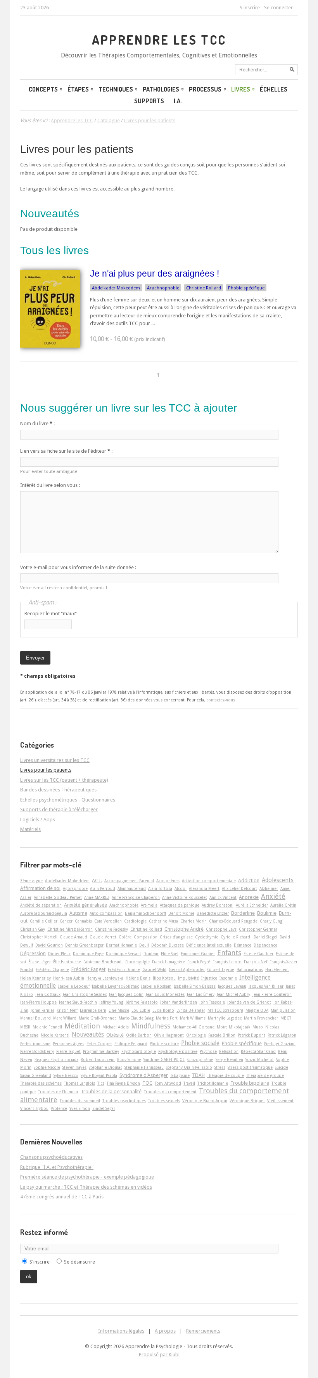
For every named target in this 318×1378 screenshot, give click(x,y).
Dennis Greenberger (84, 945)
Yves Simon (79, 1108)
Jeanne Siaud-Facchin (78, 1002)
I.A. (178, 101)
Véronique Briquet (247, 1100)
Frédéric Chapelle (52, 969)
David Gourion (49, 945)
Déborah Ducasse (167, 945)
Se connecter (278, 7)
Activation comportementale (209, 880)
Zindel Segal (103, 1108)
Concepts (43, 89)
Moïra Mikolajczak (233, 1027)
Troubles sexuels (164, 1100)
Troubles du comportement (170, 1091)
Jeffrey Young (111, 1002)
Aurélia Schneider (252, 905)
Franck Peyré (198, 961)
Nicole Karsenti (55, 1035)
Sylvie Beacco (66, 1075)
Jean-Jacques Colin (126, 994)
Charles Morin (193, 921)
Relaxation (228, 1051)
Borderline (243, 913)
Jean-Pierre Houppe (38, 1002)
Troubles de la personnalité (111, 1091)
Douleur (151, 953)
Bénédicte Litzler (213, 913)
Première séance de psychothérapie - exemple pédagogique (87, 1177)
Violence (59, 1108)
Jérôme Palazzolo (142, 1002)
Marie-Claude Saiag (136, 1018)
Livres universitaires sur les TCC (55, 760)
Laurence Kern (93, 1010)
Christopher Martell (38, 937)
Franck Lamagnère (168, 961)
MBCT (285, 1018)
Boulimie (267, 913)
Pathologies (161, 89)
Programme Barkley (101, 1051)
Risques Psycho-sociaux (56, 1059)
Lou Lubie (140, 1010)
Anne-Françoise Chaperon (136, 897)
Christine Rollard (203, 288)
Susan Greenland (35, 1075)
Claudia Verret (103, 937)
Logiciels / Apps (37, 819)
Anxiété (273, 896)
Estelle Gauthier (258, 953)
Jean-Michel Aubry (233, 994)
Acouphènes (168, 880)
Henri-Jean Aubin (68, 978)
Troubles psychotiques (124, 1100)
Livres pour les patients (76, 149)
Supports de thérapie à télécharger (59, 809)
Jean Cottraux (47, 994)
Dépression (33, 953)
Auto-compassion (106, 913)
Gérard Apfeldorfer (187, 969)
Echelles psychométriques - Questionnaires (67, 800)
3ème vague (31, 880)
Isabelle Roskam (156, 986)
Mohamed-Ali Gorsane (193, 1027)
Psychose (208, 1051)
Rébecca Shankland (258, 1051)
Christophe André (184, 929)
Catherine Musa (163, 921)
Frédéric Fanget (88, 969)
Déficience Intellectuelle (209, 945)
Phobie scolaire (164, 1043)
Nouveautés (88, 1034)
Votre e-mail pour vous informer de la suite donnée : (78, 567)
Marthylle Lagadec (225, 1018)
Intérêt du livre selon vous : (50, 485)
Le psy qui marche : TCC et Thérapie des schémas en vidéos (86, 1187)
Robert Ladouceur (98, 1059)
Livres (240, 89)
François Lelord (227, 961)
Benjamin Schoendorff (145, 913)
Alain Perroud (102, 888)
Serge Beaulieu (229, 1059)
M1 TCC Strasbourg (225, 1010)
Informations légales (121, 1331)
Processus (205, 89)
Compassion (145, 937)
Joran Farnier (42, 1010)
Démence (242, 945)
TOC (147, 1083)
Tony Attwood (168, 1083)
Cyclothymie (206, 937)
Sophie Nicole (47, 1067)
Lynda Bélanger (190, 1010)
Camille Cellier (43, 921)
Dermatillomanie (121, 945)
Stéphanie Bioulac (105, 1067)
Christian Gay (32, 929)
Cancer (66, 921)
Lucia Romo (163, 1010)
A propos (165, 1331)
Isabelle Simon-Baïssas (195, 986)
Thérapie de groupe (265, 1075)
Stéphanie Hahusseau (144, 1067)
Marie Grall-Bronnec (97, 1018)
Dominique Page (88, 953)
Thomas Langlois (79, 1083)
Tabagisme (180, 1075)
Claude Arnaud (73, 937)
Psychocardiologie (138, 1051)
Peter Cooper (99, 1043)
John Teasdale (212, 1002)
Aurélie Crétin (283, 905)
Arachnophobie (163, 288)
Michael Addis (115, 1027)
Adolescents (278, 880)
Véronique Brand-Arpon (204, 1100)
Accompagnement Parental (129, 880)
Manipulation (283, 1010)
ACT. (97, 880)
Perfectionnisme (35, 1043)
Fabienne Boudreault (103, 961)
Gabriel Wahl (154, 969)
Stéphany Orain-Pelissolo (189, 1067)
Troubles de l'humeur (58, 1091)
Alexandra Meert (204, 888)
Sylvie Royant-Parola (99, 1075)
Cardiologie (135, 921)
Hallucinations (250, 969)
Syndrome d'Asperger (143, 1075)
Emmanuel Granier (198, 953)
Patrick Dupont (251, 1035)
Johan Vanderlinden (178, 1002)
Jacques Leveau (232, 986)
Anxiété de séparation (41, 905)
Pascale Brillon (221, 1035)
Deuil (144, 945)
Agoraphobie (75, 888)
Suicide (281, 1067)
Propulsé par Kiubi (159, 1354)
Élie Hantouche (67, 961)
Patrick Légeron (282, 1035)
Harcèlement (277, 969)
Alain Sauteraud (132, 888)
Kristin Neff (67, 1010)
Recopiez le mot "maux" (50, 613)
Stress (219, 1067)
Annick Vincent (223, 897)
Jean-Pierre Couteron (272, 994)
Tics (100, 1083)
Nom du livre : (37, 423)
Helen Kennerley (35, 978)
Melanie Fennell (47, 1027)
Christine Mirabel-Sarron (70, 929)
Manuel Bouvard (35, 1018)
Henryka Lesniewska (104, 978)
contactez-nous (220, 700)
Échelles (273, 89)
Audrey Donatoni (217, 905)
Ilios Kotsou (164, 978)
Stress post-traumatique (250, 1067)
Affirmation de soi (40, 888)
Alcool (181, 888)
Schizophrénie (200, 1059)
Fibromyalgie (137, 961)
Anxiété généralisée (85, 905)
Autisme (78, 913)
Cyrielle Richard (236, 937)
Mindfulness (150, 1026)
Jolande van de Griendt (249, 1002)
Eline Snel (169, 953)
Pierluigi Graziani (280, 1043)
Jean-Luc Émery (200, 994)
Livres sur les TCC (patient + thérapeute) (64, 780)
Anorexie (249, 897)
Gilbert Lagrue (220, 969)
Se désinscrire (79, 1262)
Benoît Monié (181, 913)
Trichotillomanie (212, 1083)
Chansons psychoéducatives (51, 1157)
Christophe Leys (221, 929)
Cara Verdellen (108, 921)
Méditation (82, 1026)
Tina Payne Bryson (123, 1083)
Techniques (116, 89)
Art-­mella (149, 905)
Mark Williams (193, 1018)
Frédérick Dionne (124, 969)
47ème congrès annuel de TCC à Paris (62, 1197)
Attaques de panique (179, 905)
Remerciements (203, 1331)
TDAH (198, 1075)
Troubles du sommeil (80, 1100)
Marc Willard (64, 1018)
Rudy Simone (129, 1059)
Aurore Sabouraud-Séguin (43, 913)
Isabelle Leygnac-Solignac (115, 986)
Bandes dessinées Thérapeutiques (58, 790)
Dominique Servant (123, 953)
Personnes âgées (68, 1043)
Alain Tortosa (160, 888)
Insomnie (228, 978)
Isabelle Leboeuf (74, 986)
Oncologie (196, 1035)
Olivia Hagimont (169, 1035)
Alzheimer (268, 888)
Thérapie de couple (225, 1075)
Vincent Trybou (34, 1108)
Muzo (257, 1027)
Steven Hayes (74, 1067)
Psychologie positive (177, 1051)
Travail (189, 1083)
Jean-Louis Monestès (165, 994)
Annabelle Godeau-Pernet (58, 897)
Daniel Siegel (265, 937)
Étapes (78, 89)
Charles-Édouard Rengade (233, 921)
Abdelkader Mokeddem (116, 288)
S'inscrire (250, 7)
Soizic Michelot (259, 1059)
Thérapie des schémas (41, 1083)
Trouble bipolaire (249, 1083)
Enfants (229, 953)
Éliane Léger (39, 961)
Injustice (209, 978)
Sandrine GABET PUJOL (164, 1059)
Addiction (248, 880)
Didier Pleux (59, 953)
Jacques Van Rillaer (266, 986)
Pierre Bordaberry (37, 1051)
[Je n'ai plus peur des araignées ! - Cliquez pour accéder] (50, 346)
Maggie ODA (256, 1010)
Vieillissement (280, 1100)
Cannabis (83, 921)
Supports (149, 101)
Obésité (115, 1035)
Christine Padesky (111, 929)
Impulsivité (188, 978)
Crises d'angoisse (176, 937)
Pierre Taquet (68, 1051)
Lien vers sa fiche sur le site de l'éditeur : (66, 451)
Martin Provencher (261, 1018)
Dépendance (265, 945)
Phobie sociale (200, 1043)
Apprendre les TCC (159, 39)
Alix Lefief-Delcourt (239, 888)
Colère (125, 937)
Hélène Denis (138, 978)
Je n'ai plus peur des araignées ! (154, 273)
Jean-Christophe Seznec (85, 994)
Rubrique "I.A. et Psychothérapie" (56, 1167)
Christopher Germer (258, 929)
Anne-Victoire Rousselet (184, 897)
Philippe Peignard (130, 1043)
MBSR (25, 1027)
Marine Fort (167, 1018)
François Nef (255, 961)
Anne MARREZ (96, 897)
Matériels (30, 829)
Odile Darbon (139, 1035)
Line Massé (119, 1010)
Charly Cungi (271, 921)
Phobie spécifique (246, 288)
